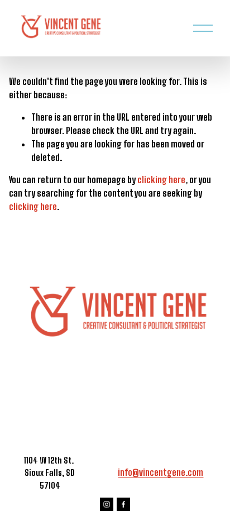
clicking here (161, 179)
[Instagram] (106, 504)
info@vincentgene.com (160, 472)
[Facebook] (123, 504)
